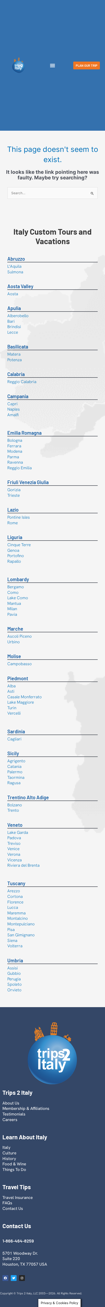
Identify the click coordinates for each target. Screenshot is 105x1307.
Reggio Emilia (19, 467)
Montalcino (17, 918)
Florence (15, 902)
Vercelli (14, 713)
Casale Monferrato (24, 697)
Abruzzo (16, 259)
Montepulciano (21, 924)
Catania (14, 766)
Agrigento (16, 761)
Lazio (13, 510)
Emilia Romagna (24, 433)
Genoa (13, 550)
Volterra (14, 945)
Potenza (14, 359)
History (9, 1158)
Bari (11, 321)
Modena (14, 451)
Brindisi (14, 326)
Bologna (14, 440)
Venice (13, 848)
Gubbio (14, 973)
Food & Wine (14, 1164)
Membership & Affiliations (25, 1108)
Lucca (12, 907)
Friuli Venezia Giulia (28, 482)
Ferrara (14, 446)
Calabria (16, 374)
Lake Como (17, 597)
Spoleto (14, 984)
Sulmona (15, 272)
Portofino (15, 555)
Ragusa (14, 782)
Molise (14, 656)
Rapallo (14, 561)
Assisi (12, 968)
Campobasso (19, 663)
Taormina (15, 777)
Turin (11, 707)
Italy (6, 1147)
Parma (13, 457)
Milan (12, 608)
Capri (12, 403)
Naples (13, 409)
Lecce (12, 332)
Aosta (12, 293)
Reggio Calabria (21, 381)
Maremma (16, 913)
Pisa (11, 929)
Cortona (15, 896)
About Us (10, 1103)
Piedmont (17, 678)
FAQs (7, 1203)
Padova (14, 837)
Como (13, 592)
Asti (10, 691)
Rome (12, 522)
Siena (12, 940)
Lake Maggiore (20, 702)
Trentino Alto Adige (28, 797)
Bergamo (15, 586)
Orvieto (14, 990)
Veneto (14, 825)
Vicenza (14, 860)
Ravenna (15, 462)
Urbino (13, 641)
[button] (52, 65)
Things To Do (14, 1169)
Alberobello (18, 315)
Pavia (12, 614)
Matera (14, 354)
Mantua (14, 603)
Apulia (14, 308)
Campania (17, 396)
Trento (13, 810)
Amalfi (13, 414)
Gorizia (14, 489)
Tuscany (16, 883)
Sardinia (16, 731)
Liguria (14, 537)
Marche (15, 629)
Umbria (15, 960)
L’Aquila (14, 266)
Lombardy (18, 579)
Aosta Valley (20, 286)
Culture (9, 1153)
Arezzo (13, 890)
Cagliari (14, 739)
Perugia (14, 979)
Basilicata (17, 347)
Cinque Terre (19, 544)
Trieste (13, 495)
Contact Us (12, 1208)
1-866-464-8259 (18, 1240)
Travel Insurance (17, 1197)
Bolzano (14, 805)
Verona (13, 854)
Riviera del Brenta (23, 865)
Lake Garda (17, 832)
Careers (9, 1119)
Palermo (14, 771)
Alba (11, 686)
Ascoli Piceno (19, 636)
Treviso (14, 843)
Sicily (13, 753)
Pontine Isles (18, 517)
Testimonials (13, 1114)
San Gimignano (21, 935)
